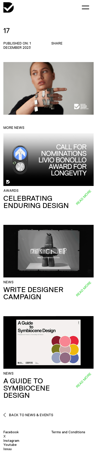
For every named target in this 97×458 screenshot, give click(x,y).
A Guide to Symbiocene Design (26, 388)
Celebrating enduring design (36, 202)
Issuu (7, 449)
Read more (83, 197)
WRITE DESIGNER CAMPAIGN (33, 293)
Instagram (11, 440)
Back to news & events (30, 415)
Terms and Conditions (68, 432)
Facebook (11, 432)
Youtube (10, 445)
